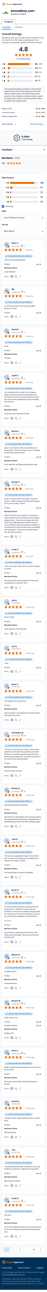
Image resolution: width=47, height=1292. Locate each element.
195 (33, 1250)
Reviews (19, 27)
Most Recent (9, 231)
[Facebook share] (11, 276)
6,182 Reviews (23, 59)
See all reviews (36, 124)
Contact (7, 149)
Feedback (39, 1268)
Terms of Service (24, 1268)
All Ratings (9, 206)
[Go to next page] (40, 1249)
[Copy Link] (20, 276)
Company (8, 22)
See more (7, 921)
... (27, 1250)
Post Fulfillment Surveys (14, 218)
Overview (6, 27)
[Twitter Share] (16, 276)
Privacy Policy (7, 1268)
